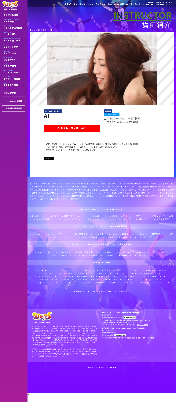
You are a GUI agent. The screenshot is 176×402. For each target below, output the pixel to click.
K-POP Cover (44, 276)
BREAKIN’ (69, 279)
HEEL (108, 279)
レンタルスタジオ (11, 71)
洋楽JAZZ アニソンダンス (52, 270)
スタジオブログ (144, 237)
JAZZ (115, 276)
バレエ (75, 270)
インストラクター (11, 46)
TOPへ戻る (72, 4)
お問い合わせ (9, 93)
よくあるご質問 (10, 84)
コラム (129, 219)
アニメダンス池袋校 (12, 27)
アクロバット (64, 282)
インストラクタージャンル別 (160, 216)
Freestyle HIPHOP (155, 270)
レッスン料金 (9, 33)
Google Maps (130, 333)
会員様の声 (126, 237)
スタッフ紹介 (109, 237)
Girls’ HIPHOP (65, 276)
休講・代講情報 (80, 234)
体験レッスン (88, 4)
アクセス (102, 4)
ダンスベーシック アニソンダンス (121, 270)
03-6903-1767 (157, 4)
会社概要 (80, 291)
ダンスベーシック (163, 282)
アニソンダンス (155, 279)
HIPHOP (83, 276)
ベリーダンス (65, 273)
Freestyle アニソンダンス (92, 273)
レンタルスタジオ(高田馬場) (148, 234)
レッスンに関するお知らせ (84, 237)
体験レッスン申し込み (73, 128)
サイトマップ (123, 291)
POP (56, 279)
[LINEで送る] (62, 158)
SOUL (96, 279)
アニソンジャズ (119, 273)
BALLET (120, 279)
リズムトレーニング (43, 282)
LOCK (45, 279)
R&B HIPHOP (100, 276)
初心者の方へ (9, 59)
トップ (35, 216)
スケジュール (9, 52)
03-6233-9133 (160, 2)
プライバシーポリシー (100, 291)
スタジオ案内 (9, 65)
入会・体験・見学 (11, 40)
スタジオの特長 (12, 14)
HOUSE (84, 279)
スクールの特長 (51, 216)
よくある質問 (162, 219)
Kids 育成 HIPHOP (142, 273)
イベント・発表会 (11, 78)
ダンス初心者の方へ (46, 219)
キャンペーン (59, 237)
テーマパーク (136, 279)
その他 (146, 282)
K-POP (165, 276)
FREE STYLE (91, 270)
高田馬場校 (10, 20)
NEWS (170, 234)
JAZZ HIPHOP (148, 276)
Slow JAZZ (47, 273)
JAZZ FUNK (129, 276)
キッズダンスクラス (70, 219)
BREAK (161, 273)
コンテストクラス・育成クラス (91, 282)
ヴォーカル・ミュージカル (125, 282)
